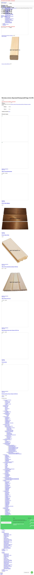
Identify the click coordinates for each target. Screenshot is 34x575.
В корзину (3, 103)
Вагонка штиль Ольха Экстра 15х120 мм (10, 393)
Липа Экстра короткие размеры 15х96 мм (10, 266)
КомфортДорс (7, 414)
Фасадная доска (5, 508)
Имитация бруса (9, 433)
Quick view (3, 169)
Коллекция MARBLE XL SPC (13, 448)
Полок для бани (7, 438)
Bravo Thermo (7, 408)
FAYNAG (6, 419)
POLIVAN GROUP (8, 459)
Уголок (6, 404)
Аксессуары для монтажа (8, 539)
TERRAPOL (7, 460)
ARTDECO (7, 455)
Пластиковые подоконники (7, 462)
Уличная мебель (5, 507)
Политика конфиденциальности (6, 522)
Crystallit (6, 463)
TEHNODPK (7, 422)
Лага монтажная (7, 401)
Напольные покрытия (6, 443)
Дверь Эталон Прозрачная (7, 171)
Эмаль (8, 415)
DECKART (7, 418)
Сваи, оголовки (7, 402)
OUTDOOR (7, 458)
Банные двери (7, 425)
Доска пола (8, 432)
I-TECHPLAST (7, 484)
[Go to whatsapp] (32, 572)
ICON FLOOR (7, 444)
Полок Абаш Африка (6, 203)
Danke (6, 464)
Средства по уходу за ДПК (8, 540)
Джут (6, 440)
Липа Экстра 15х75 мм (6, 298)
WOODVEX (7, 423)
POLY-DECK (7, 501)
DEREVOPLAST (7, 471)
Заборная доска (5, 416)
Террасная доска (6, 533)
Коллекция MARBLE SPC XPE (13, 447)
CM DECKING (7, 417)
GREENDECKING (8, 411)
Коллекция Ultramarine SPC (13, 451)
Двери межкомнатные (6, 413)
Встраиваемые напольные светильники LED (12, 478)
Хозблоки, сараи (6, 542)
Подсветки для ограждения (9, 461)
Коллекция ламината (10, 452)
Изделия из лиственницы (9, 431)
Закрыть (3, 396)
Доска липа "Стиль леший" (9, 430)
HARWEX (6, 497)
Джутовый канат (7, 441)
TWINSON (7, 505)
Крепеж (6, 400)
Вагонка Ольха (9, 429)
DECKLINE (7, 456)
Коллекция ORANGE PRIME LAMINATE (15, 453)
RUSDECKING (7, 421)
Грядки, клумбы (6, 538)
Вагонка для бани (13, 104)
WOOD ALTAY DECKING (9, 506)
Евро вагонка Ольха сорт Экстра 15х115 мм (10, 330)
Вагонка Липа (9, 428)
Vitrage (6, 467)
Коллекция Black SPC (12, 446)
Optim (6, 410)
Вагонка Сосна (9, 436)
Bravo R (6, 407)
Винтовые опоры (6, 405)
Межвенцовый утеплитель (7, 439)
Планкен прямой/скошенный (11, 434)
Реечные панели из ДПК (7, 469)
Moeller (6, 466)
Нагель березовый (8, 442)
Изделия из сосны (8, 435)
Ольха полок (4, 362)
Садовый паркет (5, 473)
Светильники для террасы (7, 477)
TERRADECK (7, 503)
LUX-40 (6, 465)
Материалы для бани (27, 104)
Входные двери (5, 406)
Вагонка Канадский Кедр (20, 104)
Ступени (4, 480)
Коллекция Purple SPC (12, 450)
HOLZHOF (7, 412)
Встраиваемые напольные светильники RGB (12, 479)
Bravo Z (6, 409)
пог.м (9, 111)
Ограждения (5, 454)
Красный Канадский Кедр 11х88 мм (7, 35)
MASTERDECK (7, 475)
